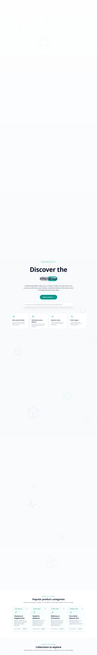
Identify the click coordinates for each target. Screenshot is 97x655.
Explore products (47, 297)
